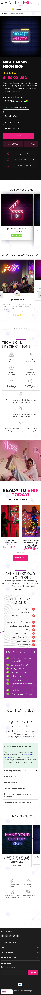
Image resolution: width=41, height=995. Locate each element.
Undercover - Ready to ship (10, 541)
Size (5, 112)
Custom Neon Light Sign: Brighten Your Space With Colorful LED (16, 859)
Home (2, 13)
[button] (14, 329)
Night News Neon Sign (15, 64)
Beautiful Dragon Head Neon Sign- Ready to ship (31, 542)
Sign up (33, 973)
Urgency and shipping (12, 97)
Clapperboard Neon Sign (16, 228)
